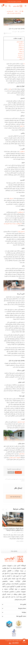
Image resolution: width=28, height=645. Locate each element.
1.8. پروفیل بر (20, 57)
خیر (10, 472)
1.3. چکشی (21, 47)
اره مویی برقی (21, 231)
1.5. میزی (21, 51)
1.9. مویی (22, 59)
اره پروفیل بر (20, 212)
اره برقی (22, 126)
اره (23, 63)
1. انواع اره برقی (20, 42)
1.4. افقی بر (21, 49)
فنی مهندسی (14, 479)
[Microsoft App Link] (14, 633)
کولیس (10, 457)
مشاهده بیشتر (19, 541)
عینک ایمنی (21, 454)
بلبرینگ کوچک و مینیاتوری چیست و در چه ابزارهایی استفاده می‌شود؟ (13, 529)
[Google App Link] (9, 624)
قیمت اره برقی (21, 422)
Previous (3, 510)
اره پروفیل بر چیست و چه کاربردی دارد (13, 223)
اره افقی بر (22, 151)
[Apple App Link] (19, 624)
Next (6, 510)
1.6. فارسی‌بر (21, 53)
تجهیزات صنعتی (16, 457)
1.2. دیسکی (21, 45)
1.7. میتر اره (21, 55)
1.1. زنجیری (21, 43)
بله (17, 472)
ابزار (10, 89)
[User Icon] (6, 6)
